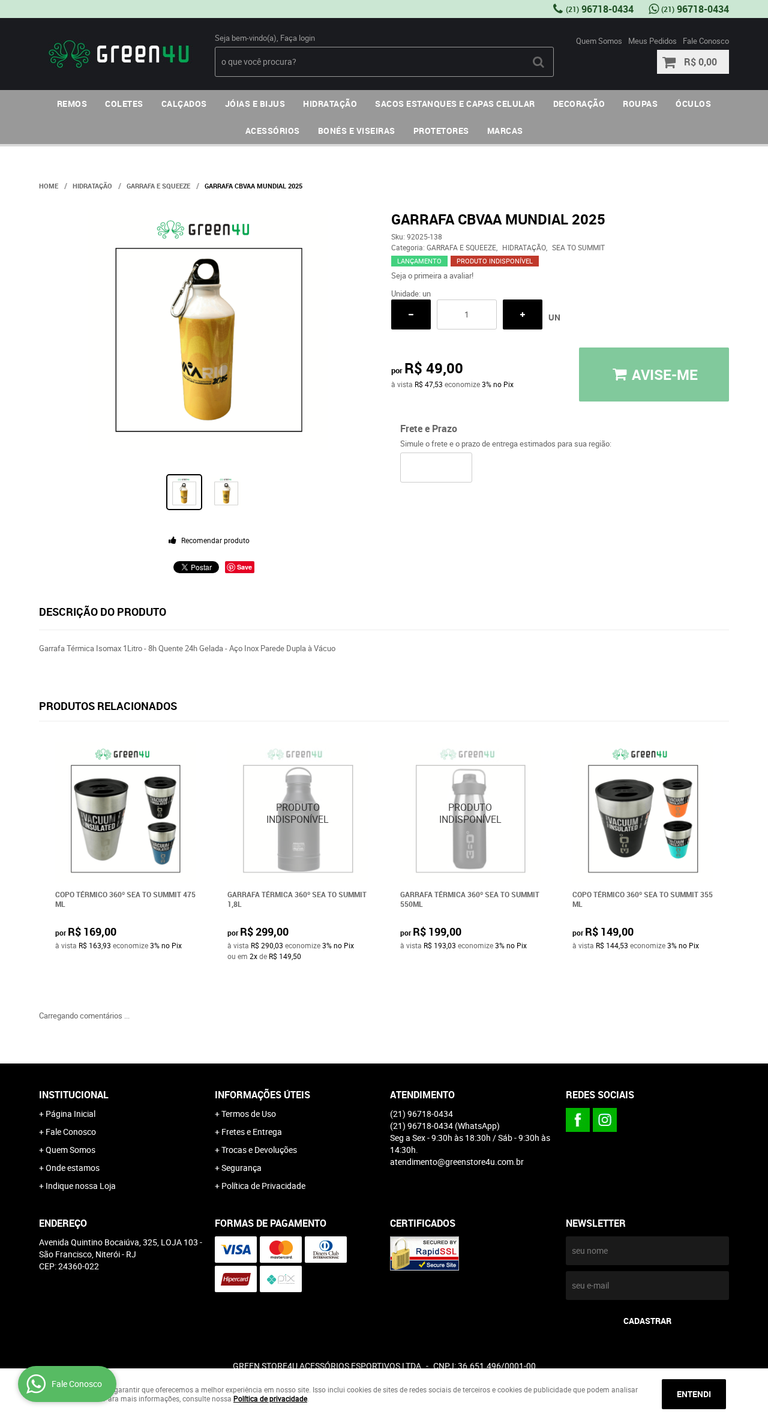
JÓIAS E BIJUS (255, 103)
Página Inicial (70, 1113)
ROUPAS (640, 103)
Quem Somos (599, 40)
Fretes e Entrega (251, 1131)
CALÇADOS (184, 103)
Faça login (297, 37)
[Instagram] (605, 1120)
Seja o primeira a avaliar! (432, 275)
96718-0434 (600, 9)
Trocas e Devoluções (259, 1149)
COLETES (124, 103)
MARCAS (505, 130)
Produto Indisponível (297, 812)
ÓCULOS (693, 103)
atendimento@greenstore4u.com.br (457, 1161)
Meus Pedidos (652, 40)
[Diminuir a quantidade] (411, 314)
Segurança (241, 1167)
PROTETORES (441, 130)
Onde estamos (73, 1167)
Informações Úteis (262, 1094)
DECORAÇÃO (579, 103)
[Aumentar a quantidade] (522, 314)
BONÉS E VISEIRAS (356, 130)
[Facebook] (578, 1120)
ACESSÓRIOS (272, 130)
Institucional (74, 1094)
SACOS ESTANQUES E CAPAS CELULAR (455, 103)
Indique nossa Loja (81, 1185)
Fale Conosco (706, 40)
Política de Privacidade (263, 1185)
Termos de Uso (248, 1113)
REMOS (72, 103)
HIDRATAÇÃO (330, 103)
